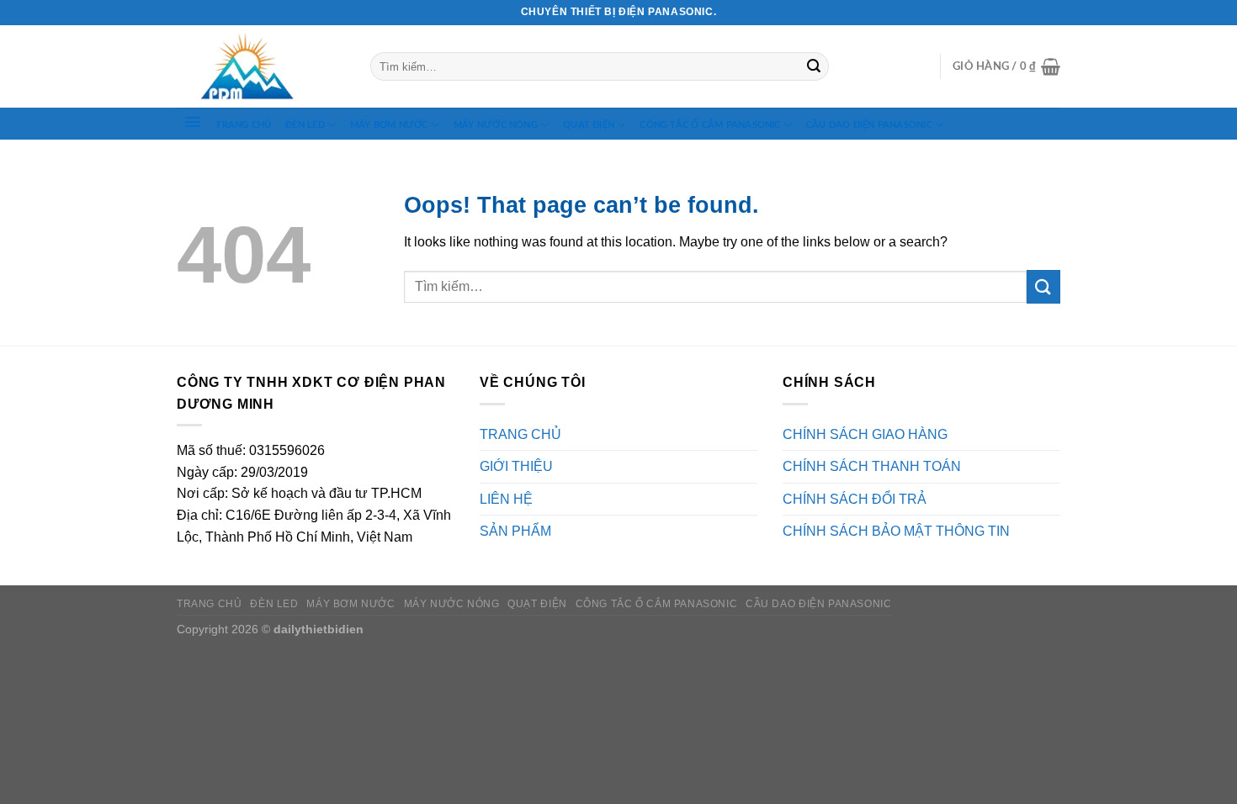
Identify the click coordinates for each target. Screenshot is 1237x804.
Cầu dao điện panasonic (869, 125)
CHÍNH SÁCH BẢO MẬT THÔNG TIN (896, 531)
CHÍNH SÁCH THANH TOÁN (872, 466)
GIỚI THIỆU (516, 466)
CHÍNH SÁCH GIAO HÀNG (865, 434)
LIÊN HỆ (506, 499)
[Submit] (813, 66)
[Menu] (193, 122)
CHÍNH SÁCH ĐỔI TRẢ (854, 499)
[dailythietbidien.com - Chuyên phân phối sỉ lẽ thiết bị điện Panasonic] (261, 67)
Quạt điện (588, 125)
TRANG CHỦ (243, 125)
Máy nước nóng (496, 125)
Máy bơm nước (389, 125)
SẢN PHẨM (515, 531)
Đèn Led (305, 125)
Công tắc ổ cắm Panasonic (710, 125)
